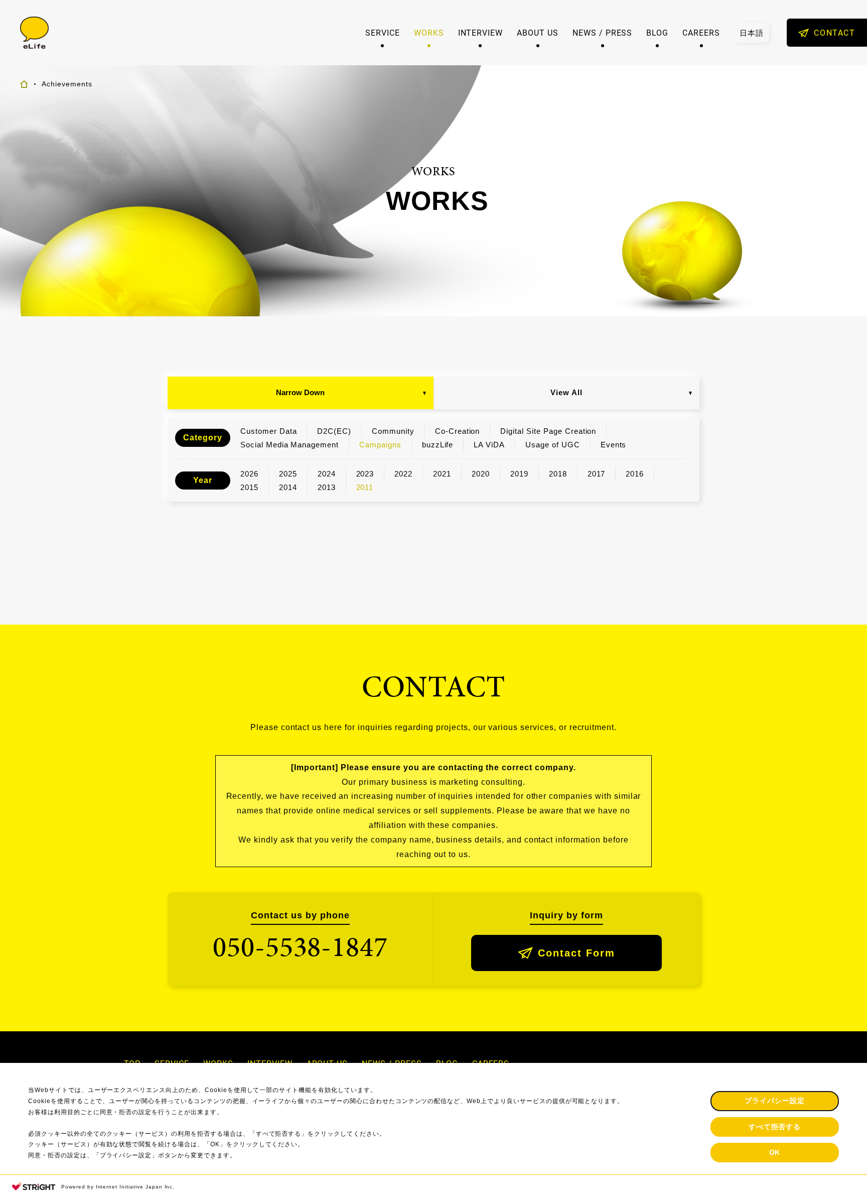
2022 (403, 473)
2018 (558, 473)
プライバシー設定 (775, 1101)
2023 (365, 473)
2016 (635, 473)
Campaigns (380, 444)
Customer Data (268, 431)
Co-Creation (457, 431)
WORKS (429, 32)
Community (393, 431)
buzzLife (438, 444)
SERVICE (382, 32)
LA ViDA (489, 444)
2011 (365, 487)
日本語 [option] (752, 33)
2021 (442, 473)
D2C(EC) (334, 431)
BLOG (657, 32)
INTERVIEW (480, 32)
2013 (327, 487)
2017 (597, 473)
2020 (481, 473)
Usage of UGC (552, 444)
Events (614, 444)
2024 (327, 473)
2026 (249, 473)
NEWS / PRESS (602, 32)
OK (775, 1152)
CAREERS (701, 32)
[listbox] (751, 33)
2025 (288, 473)
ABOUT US (537, 32)
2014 (288, 487)
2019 (519, 473)
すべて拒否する (775, 1127)
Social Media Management (289, 444)
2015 (249, 487)
